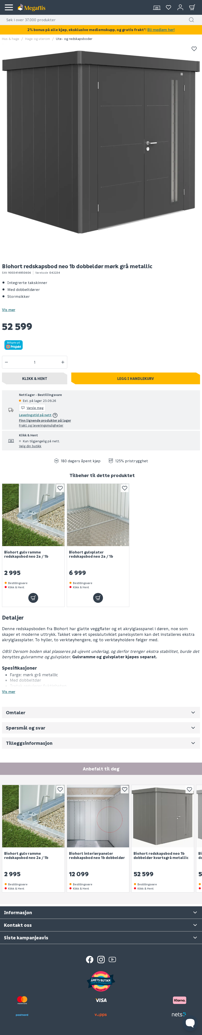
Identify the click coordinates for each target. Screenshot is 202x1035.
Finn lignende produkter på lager (45, 420)
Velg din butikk (30, 446)
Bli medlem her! (161, 29)
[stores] (157, 7)
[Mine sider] (168, 7)
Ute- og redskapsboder (74, 38)
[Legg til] (33, 598)
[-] (6, 362)
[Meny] (9, 7)
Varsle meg (35, 408)
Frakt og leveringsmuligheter (41, 425)
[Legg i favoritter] (194, 49)
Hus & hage (10, 38)
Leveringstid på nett (35, 415)
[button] (191, 20)
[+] (63, 362)
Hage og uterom (37, 38)
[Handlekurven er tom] (192, 7)
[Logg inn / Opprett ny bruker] (180, 7)
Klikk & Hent (34, 378)
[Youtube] (112, 959)
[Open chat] (190, 1023)
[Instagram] (101, 959)
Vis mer (8, 309)
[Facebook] (89, 959)
